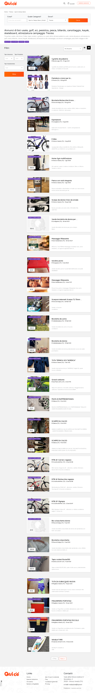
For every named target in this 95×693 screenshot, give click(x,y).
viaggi (27, 41)
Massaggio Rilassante (60, 239)
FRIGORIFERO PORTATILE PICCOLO (65, 620)
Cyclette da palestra (60, 59)
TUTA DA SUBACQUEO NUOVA (63, 582)
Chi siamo (30, 681)
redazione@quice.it (75, 684)
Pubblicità (67, 688)
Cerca (78, 20)
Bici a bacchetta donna (61, 521)
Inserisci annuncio (32, 679)
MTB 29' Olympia (58, 501)
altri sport (14, 41)
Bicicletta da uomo (59, 319)
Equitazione (56, 120)
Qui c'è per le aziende (52, 677)
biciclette (7, 41)
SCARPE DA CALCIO (59, 421)
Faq (46, 679)
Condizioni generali (51, 681)
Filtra (14, 74)
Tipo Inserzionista (9, 63)
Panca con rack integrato (62, 181)
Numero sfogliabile (33, 684)
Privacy (47, 684)
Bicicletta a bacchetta (60, 540)
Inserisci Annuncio (84, 3)
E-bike (54, 139)
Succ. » (62, 659)
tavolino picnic (57, 261)
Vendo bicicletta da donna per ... (64, 219)
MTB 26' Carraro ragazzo (61, 460)
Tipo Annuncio (8, 54)
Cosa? (9, 17)
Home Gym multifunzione (62, 158)
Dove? (50, 17)
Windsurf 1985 (57, 640)
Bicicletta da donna (59, 341)
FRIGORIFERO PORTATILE (61, 601)
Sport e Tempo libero (34, 57)
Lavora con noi (76, 688)
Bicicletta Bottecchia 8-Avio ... (63, 100)
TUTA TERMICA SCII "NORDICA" (64, 360)
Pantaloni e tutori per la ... (62, 78)
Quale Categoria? (34, 17)
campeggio (21, 41)
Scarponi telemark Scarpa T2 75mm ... (67, 300)
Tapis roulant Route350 (61, 559)
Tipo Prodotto (19, 54)
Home (29, 677)
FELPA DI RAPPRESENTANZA (63, 399)
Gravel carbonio (58, 380)
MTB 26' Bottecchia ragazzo (63, 479)
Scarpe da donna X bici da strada (65, 200)
